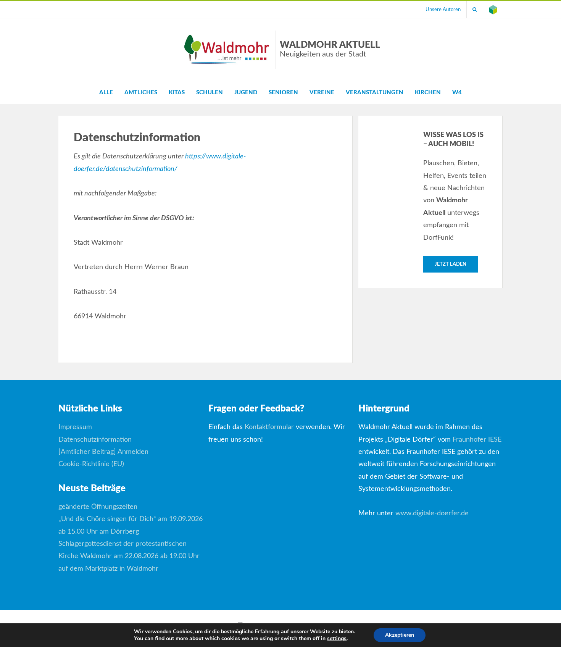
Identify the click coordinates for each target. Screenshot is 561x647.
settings (337, 638)
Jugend (245, 92)
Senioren (283, 92)
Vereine (322, 92)
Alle (106, 92)
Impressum (75, 427)
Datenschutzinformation (95, 439)
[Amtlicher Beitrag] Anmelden (103, 452)
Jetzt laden (450, 264)
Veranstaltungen (374, 92)
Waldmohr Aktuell (330, 49)
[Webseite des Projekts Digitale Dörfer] (493, 9)
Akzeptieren (399, 635)
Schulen (209, 92)
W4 (457, 92)
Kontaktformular (269, 427)
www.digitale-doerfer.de (432, 513)
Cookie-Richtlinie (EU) (91, 464)
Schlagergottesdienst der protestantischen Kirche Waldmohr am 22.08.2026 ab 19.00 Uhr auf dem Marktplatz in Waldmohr (129, 556)
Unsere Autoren (443, 9)
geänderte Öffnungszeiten (97, 506)
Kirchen (428, 92)
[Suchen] (475, 9)
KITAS (177, 92)
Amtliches (140, 92)
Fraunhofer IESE (477, 439)
